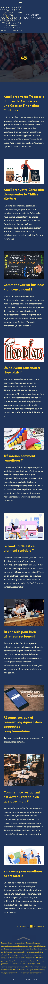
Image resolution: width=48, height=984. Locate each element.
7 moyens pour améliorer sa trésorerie (23, 873)
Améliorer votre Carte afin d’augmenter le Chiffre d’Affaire (24, 194)
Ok (12, 979)
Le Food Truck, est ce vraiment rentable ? (19, 547)
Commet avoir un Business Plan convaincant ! (24, 286)
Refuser (31, 979)
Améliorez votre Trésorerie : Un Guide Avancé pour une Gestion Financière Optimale (24, 103)
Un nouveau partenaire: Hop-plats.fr (22, 369)
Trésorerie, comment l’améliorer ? (19, 457)
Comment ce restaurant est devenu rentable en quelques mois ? (22, 796)
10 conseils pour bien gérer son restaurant (20, 633)
